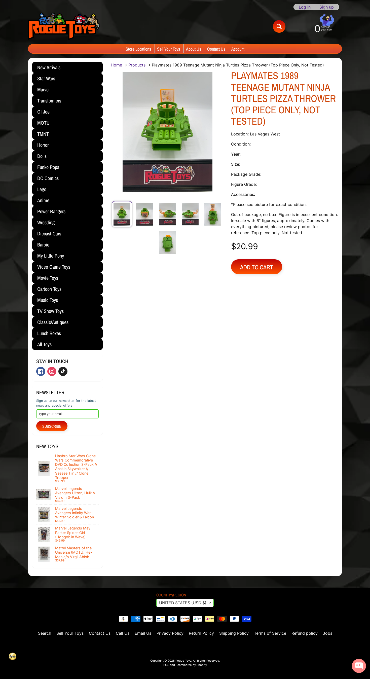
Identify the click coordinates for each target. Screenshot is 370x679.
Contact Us (216, 49)
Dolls (42, 156)
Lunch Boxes (49, 333)
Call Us (122, 633)
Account (237, 49)
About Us (193, 49)
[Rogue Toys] (64, 26)
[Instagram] (51, 371)
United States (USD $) (182, 602)
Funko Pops (48, 167)
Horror (43, 144)
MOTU (43, 122)
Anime (43, 200)
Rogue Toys (183, 660)
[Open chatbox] (359, 666)
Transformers (49, 100)
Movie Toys (47, 277)
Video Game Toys (53, 266)
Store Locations (138, 49)
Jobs (327, 633)
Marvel (43, 89)
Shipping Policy (234, 633)
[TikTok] (62, 371)
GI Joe (43, 111)
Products (136, 64)
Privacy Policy (170, 633)
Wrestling (46, 222)
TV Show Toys (50, 311)
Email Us (143, 633)
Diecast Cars (49, 233)
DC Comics (48, 178)
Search (44, 633)
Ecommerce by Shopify (191, 665)
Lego (41, 189)
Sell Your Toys (168, 49)
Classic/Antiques (52, 322)
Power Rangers (51, 211)
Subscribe (51, 426)
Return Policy (201, 633)
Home (116, 64)
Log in (305, 7)
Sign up (326, 7)
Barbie (43, 244)
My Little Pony (50, 255)
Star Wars (46, 78)
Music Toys (47, 300)
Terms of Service (270, 633)
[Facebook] (40, 371)
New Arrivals (48, 67)
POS (166, 665)
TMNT (43, 133)
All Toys (44, 344)
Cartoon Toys (49, 288)
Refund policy (304, 633)
